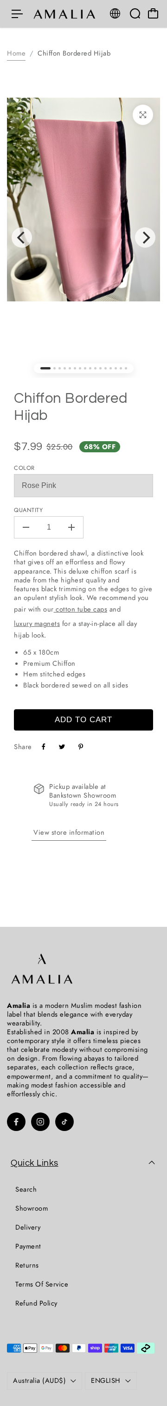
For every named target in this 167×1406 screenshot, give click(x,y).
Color (24, 468)
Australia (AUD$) (39, 1380)
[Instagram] (40, 1121)
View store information (68, 832)
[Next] (145, 237)
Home (16, 53)
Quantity (28, 510)
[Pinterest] (81, 747)
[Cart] (153, 13)
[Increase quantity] (71, 527)
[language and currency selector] (115, 13)
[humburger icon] (17, 14)
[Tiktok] (64, 1121)
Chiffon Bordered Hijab (70, 407)
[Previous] (22, 237)
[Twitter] (62, 747)
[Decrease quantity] (26, 527)
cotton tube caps (81, 609)
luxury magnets (37, 624)
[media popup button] (143, 115)
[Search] (135, 13)
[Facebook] (44, 747)
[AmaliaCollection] (65, 14)
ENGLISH (106, 1380)
